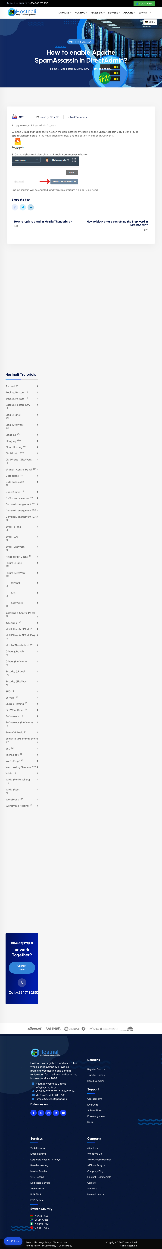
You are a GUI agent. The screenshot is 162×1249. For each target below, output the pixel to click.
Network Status (95, 1194)
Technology (14, 754)
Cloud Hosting (16, 447)
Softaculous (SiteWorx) (19, 722)
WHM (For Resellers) (18, 779)
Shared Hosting (16, 703)
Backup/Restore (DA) (18, 404)
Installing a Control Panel (20, 614)
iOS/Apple (13, 622)
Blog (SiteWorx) (15, 424)
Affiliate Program (96, 1165)
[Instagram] (48, 1113)
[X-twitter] (41, 1113)
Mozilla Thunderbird (19, 645)
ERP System (37, 1200)
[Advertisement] (22, 311)
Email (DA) (12, 536)
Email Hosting (38, 1153)
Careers (91, 1182)
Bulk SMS (35, 1194)
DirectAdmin (15, 491)
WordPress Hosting (19, 805)
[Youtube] (63, 1113)
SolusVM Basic (16, 732)
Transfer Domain (96, 1074)
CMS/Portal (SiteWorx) (19, 459)
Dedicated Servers (40, 1182)
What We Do (94, 1153)
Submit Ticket (94, 1110)
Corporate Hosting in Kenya (45, 1159)
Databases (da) (15, 481)
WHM (11, 773)
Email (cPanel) (14, 526)
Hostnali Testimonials (99, 1176)
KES (152, 22)
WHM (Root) (13, 789)
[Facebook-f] (33, 1113)
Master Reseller (38, 1171)
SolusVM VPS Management (22, 740)
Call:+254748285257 (22, 992)
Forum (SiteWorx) (16, 572)
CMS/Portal (15, 453)
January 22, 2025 (50, 117)
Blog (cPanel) (13, 414)
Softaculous (14, 716)
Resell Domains (95, 1080)
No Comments (78, 117)
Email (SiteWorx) (15, 546)
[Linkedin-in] (56, 1113)
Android (12, 386)
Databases (14, 475)
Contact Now (21, 967)
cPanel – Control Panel (21, 469)
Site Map (92, 1188)
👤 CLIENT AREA (144, 3)
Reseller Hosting (39, 1165)
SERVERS (113, 12)
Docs (90, 1121)
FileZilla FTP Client (18, 556)
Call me (15, 1241)
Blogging (13, 434)
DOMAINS (64, 12)
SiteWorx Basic (16, 710)
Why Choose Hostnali (99, 1159)
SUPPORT (144, 12)
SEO (10, 691)
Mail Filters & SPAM (19, 629)
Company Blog (95, 1171)
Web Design (15, 761)
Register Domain (96, 1069)
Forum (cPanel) (14, 562)
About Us (92, 1147)
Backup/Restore (17, 392)
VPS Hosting (37, 1176)
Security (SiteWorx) (17, 681)
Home (53, 68)
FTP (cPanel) (13, 582)
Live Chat (92, 1104)
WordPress (14, 799)
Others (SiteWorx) (16, 661)
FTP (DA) (11, 592)
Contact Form (94, 1098)
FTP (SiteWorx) (15, 602)
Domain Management (20, 504)
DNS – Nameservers (19, 498)
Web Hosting (37, 1147)
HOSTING (80, 12)
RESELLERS (97, 12)
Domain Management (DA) (21, 516)
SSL (10, 748)
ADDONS (128, 12)
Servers (12, 697)
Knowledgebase (96, 1116)
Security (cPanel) (15, 671)
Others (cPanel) (15, 651)
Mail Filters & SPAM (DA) (80, 41)
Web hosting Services (21, 767)
